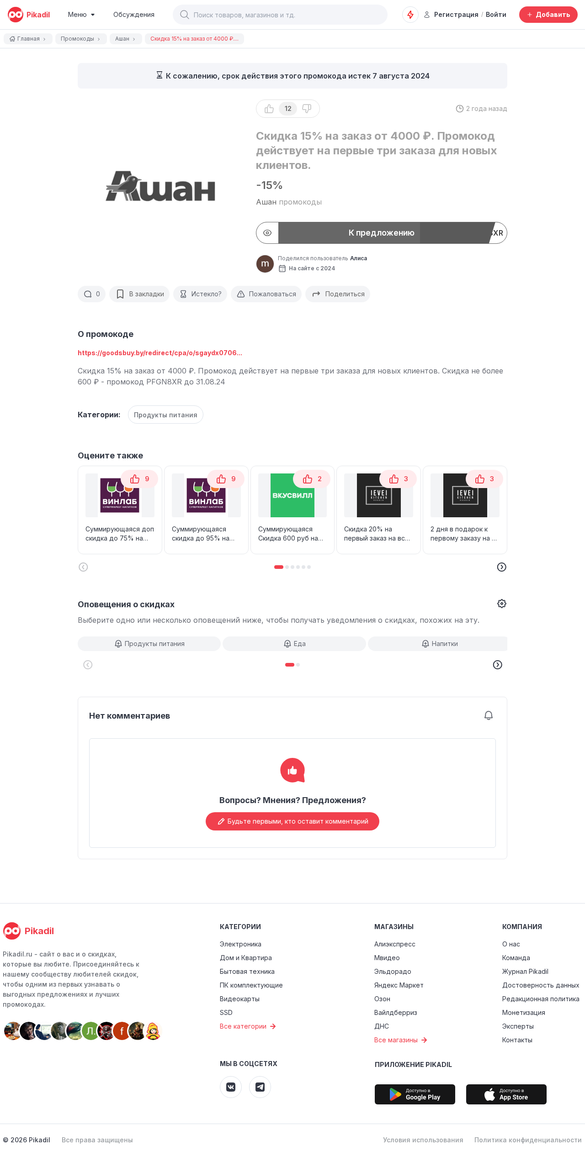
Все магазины (396, 1040)
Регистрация (456, 14)
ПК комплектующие (251, 985)
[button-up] (269, 108)
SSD (226, 1012)
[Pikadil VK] (231, 1087)
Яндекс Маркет (399, 985)
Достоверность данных (541, 985)
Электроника (240, 944)
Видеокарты (240, 999)
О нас (511, 944)
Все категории (243, 1026)
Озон (382, 999)
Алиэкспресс (394, 944)
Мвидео (387, 958)
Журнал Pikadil (525, 971)
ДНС (381, 1026)
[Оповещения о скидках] (410, 14)
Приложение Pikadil (413, 1064)
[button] (184, 14)
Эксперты (518, 1026)
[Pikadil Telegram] (260, 1087)
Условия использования (423, 1140)
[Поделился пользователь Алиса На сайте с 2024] (265, 264)
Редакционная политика (541, 999)
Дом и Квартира (246, 958)
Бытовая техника (247, 971)
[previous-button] (87, 664)
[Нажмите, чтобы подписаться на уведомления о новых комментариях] (488, 715)
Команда (516, 958)
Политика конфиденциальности (528, 1140)
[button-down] (306, 108)
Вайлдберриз (395, 1012)
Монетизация (523, 1012)
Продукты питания (165, 415)
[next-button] (497, 664)
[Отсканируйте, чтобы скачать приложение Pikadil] (415, 1094)
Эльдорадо (392, 971)
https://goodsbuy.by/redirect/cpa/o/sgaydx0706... (160, 353)
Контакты (517, 1040)
